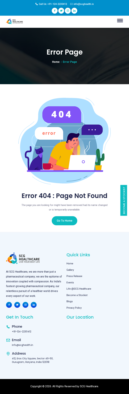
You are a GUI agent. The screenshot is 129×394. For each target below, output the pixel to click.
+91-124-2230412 (57, 4)
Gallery (70, 269)
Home (56, 61)
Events (70, 282)
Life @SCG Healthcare (79, 288)
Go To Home (64, 220)
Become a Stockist (124, 200)
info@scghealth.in (84, 4)
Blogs (70, 301)
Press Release (74, 276)
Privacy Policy (74, 307)
